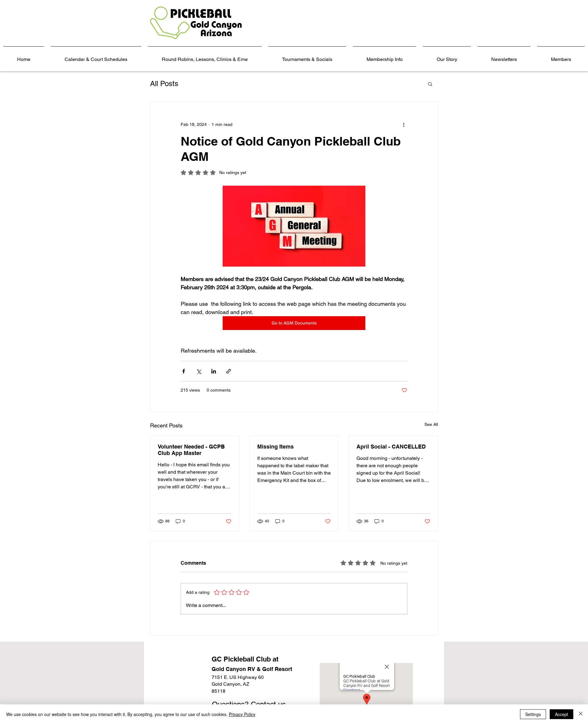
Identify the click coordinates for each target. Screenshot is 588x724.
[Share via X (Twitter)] (199, 371)
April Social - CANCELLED (391, 446)
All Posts (164, 83)
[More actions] (403, 124)
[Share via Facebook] (184, 371)
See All (431, 424)
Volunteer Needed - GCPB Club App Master (191, 449)
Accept (561, 714)
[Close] (580, 714)
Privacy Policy (242, 714)
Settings (533, 714)
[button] (430, 83)
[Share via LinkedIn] (214, 371)
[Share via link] (229, 371)
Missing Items (275, 446)
